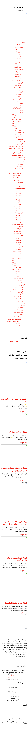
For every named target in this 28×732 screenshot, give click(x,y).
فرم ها (21, 171)
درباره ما (23, 161)
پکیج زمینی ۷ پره (17, 98)
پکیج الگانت (18, 85)
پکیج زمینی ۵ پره (17, 94)
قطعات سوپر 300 (16, 121)
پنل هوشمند (20, 101)
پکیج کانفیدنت (17, 89)
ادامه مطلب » (23, 411)
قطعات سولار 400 (16, 117)
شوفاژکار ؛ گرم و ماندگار (17, 432)
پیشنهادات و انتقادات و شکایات (13, 177)
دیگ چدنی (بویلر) (19, 47)
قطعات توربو (18, 128)
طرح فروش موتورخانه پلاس (16, 146)
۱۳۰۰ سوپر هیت (17, 62)
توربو (20, 60)
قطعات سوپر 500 (16, 125)
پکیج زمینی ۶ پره (17, 96)
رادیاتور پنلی (18, 105)
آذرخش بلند (18, 72)
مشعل (21, 78)
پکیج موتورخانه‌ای (18, 69)
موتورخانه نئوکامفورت (17, 80)
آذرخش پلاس (17, 76)
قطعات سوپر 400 (16, 123)
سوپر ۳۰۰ (18, 49)
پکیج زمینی (20, 92)
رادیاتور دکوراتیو (17, 108)
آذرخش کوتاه (18, 74)
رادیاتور (21, 103)
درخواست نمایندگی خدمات (14, 173)
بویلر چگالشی (17, 67)
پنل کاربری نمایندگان (18, 153)
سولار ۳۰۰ (18, 56)
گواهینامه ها (20, 166)
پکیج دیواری (20, 83)
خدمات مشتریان (21, 132)
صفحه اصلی (22, 42)
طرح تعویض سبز (19, 144)
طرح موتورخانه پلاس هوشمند (15, 148)
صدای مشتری (19, 139)
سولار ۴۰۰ (18, 58)
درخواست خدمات (18, 135)
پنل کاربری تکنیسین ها (17, 155)
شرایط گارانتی (19, 137)
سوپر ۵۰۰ (18, 54)
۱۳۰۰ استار (18, 65)
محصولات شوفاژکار (20, 44)
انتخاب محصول (21, 157)
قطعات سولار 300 (16, 114)
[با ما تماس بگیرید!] (25, 6)
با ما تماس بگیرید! (19, 7)
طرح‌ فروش (22, 141)
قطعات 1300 (18, 130)
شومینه (21, 110)
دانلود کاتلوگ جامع (18, 168)
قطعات (21, 112)
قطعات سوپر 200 (16, 119)
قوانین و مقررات (17, 180)
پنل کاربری (22, 150)
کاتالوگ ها (20, 164)
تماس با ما (20, 182)
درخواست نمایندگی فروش (14, 175)
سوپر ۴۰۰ (18, 52)
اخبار (24, 159)
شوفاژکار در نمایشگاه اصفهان (15, 603)
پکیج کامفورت (17, 87)
